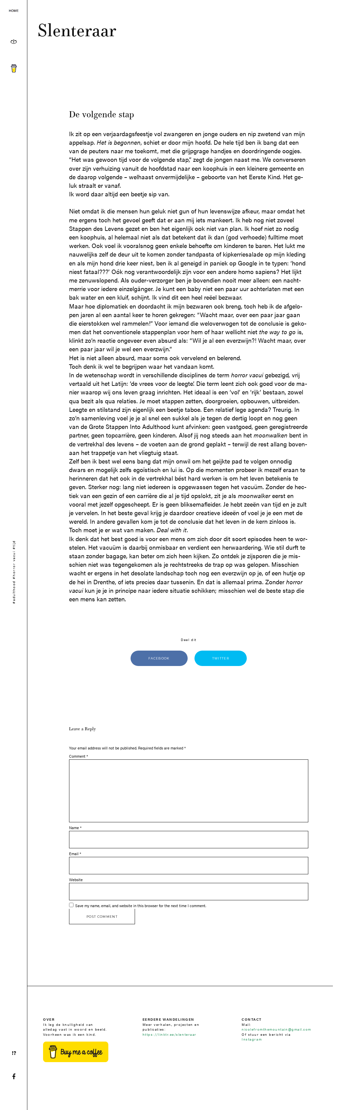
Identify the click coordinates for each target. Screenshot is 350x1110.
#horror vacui (13, 565)
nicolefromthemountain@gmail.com (276, 1029)
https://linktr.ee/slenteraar (170, 1034)
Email (75, 853)
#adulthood (13, 591)
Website (76, 879)
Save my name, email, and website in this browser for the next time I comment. (140, 905)
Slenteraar (77, 29)
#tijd (13, 544)
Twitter (220, 658)
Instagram (252, 1039)
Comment (78, 756)
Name (75, 827)
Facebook (159, 658)
